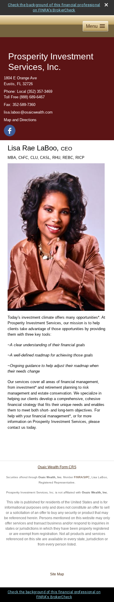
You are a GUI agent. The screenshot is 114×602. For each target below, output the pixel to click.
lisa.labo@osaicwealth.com (28, 112)
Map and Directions (20, 120)
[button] (95, 26)
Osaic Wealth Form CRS (57, 467)
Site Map (57, 574)
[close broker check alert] (106, 5)
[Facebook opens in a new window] (10, 129)
